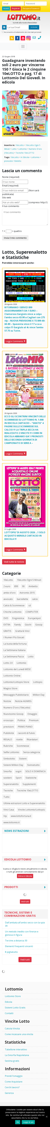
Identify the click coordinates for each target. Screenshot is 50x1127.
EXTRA (6, 624)
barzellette (22, 599)
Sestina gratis (12, 1060)
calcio (35, 599)
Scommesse (23, 745)
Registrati (16, 8)
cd (29, 605)
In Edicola (25, 157)
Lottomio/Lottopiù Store (16, 682)
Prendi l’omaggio (13, 1075)
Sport (19, 777)
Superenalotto (11, 784)
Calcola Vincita (12, 1028)
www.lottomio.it (11, 822)
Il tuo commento (10, 206)
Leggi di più (28, 1122)
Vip (5, 816)
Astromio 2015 (27, 592)
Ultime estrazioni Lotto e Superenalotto (24, 803)
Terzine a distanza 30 (16, 940)
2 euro (6, 586)
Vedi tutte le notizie (14, 561)
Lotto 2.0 (8, 662)
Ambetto (33, 586)
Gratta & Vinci (22, 631)
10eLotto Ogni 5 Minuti (29, 579)
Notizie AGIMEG (23, 701)
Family (17, 624)
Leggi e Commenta (14, 341)
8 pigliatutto (11, 951)
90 (23, 586)
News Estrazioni (16, 831)
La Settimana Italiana (14, 650)
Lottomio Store (13, 996)
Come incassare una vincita (19, 1034)
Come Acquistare (13, 1081)
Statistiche (31, 777)
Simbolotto (9, 758)
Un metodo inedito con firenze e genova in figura (21, 933)
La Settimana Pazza (13, 656)
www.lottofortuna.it (21, 816)
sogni (18, 771)
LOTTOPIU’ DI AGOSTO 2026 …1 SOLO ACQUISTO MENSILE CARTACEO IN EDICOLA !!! (24, 536)
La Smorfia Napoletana (17, 1055)
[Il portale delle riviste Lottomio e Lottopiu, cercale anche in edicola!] (25, 16)
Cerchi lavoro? (12, 1087)
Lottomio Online (11, 675)
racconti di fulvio (26, 733)
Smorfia (7, 771)
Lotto (14, 149)
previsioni (8, 726)
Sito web (6, 197)
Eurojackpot (34, 618)
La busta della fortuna (15, 643)
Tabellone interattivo (16, 1049)
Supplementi (29, 784)
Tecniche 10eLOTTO (25, 152)
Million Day (38, 694)
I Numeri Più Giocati (13, 637)
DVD (5, 618)
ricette (19, 739)
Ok (18, 1122)
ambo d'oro (9, 592)
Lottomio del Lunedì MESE (17, 669)
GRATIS (7, 631)
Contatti (9, 1013)
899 (16, 586)
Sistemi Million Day (13, 764)
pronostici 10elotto (12, 161)
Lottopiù (37, 682)
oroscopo (8, 720)
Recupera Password (31, 8)
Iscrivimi (34, 27)
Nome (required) (10, 177)
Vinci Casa (8, 809)
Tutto (6, 796)
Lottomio (22, 149)
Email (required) (10, 185)
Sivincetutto (33, 764)
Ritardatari (32, 739)
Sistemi (23, 758)
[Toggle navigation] (23, 46)
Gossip (38, 624)
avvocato (8, 599)
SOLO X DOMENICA (35, 771)
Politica (21, 720)
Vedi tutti (25, 901)
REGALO (7, 739)
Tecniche (8, 790)
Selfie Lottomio (11, 752)
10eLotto (19, 145)
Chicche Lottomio (12, 611)
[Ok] (46, 1116)
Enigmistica (18, 618)
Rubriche (8, 745)
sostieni (7, 777)
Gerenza (9, 1093)
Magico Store (10, 688)
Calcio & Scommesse (13, 605)
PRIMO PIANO (25, 726)
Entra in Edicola (25, 876)
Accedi (6, 8)
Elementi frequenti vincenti (19, 946)
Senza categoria (31, 752)
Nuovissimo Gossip (13, 713)
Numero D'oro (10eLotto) (16, 707)
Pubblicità (8, 733)
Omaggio (32, 713)
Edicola (8, 1001)
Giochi (28, 624)
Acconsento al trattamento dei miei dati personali (22, 32)
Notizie (7, 701)
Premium (33, 720)
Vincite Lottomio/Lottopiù (31, 809)
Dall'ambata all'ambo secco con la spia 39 (25, 924)
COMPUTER (32, 611)
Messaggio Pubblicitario (16, 694)
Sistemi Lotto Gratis (15, 1007)
